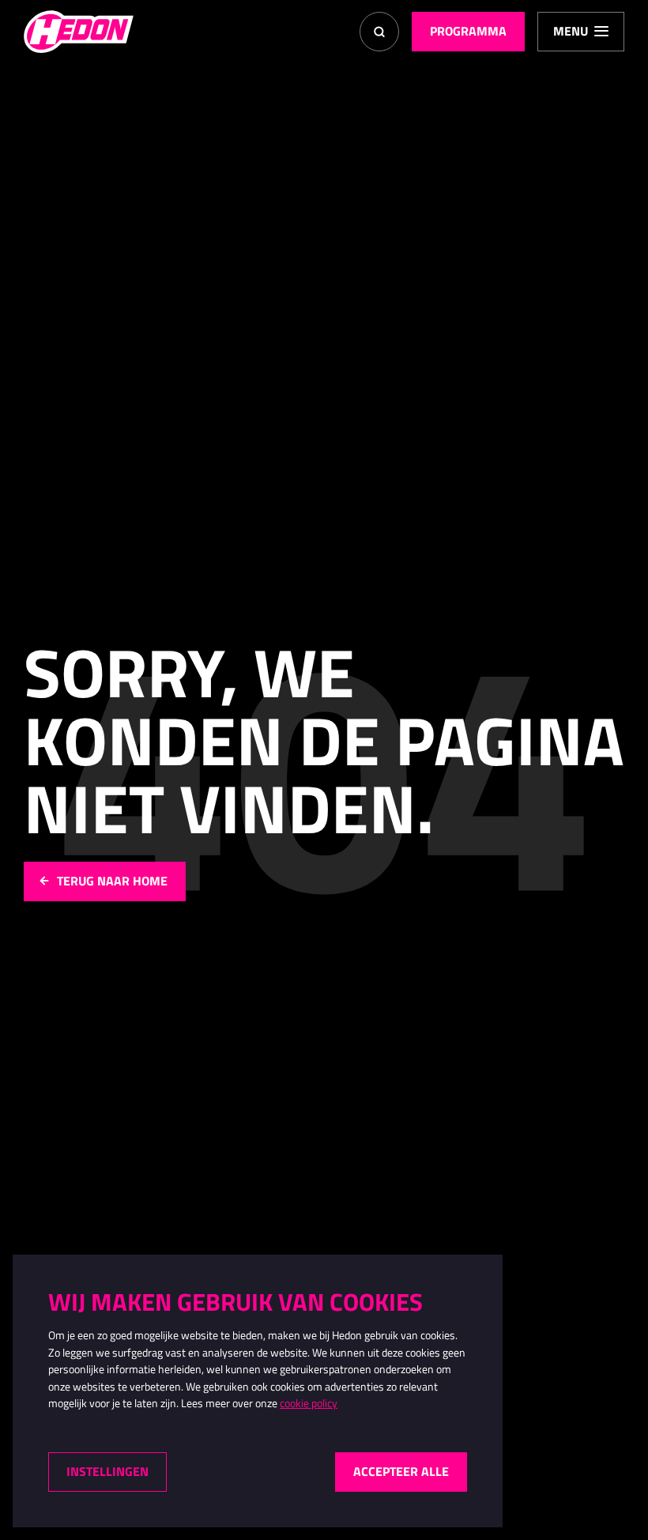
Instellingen (107, 1471)
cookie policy (308, 1403)
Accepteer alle (401, 1471)
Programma (468, 30)
